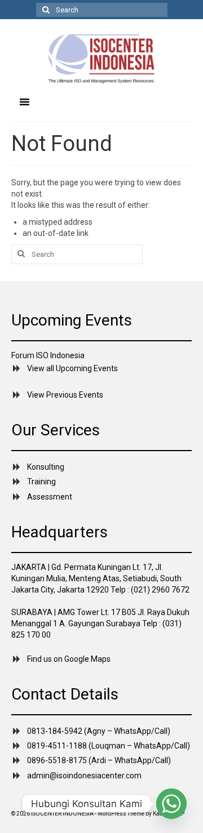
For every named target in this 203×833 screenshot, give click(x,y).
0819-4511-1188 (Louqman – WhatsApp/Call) (108, 745)
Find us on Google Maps (69, 658)
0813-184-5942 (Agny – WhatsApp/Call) (98, 731)
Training (41, 481)
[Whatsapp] (171, 804)
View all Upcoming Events (72, 368)
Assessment (49, 496)
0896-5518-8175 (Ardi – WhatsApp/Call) (99, 760)
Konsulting (45, 466)
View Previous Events (65, 394)
